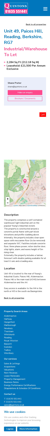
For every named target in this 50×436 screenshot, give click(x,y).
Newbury (8, 328)
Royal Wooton (11, 340)
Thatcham (8, 331)
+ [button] (8, 199)
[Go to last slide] (8, 127)
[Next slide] (41, 127)
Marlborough (10, 325)
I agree (9, 428)
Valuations (9, 370)
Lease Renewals (12, 376)
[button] (45, 8)
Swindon (8, 347)
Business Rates (11, 382)
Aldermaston (10, 316)
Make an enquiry (25, 92)
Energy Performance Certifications (20, 385)
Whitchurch (9, 334)
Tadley (7, 350)
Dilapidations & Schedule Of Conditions (22, 388)
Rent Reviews (10, 373)
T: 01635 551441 (13, 399)
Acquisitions (9, 366)
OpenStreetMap (32, 205)
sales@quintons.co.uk (14, 405)
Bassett (8, 344)
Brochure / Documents (25, 98)
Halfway (8, 319)
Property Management (14, 379)
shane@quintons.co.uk (17, 87)
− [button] (8, 203)
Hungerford (9, 322)
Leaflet (15, 205)
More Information (28, 428)
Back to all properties (36, 24)
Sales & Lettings (12, 363)
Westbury (8, 353)
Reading (8, 337)
